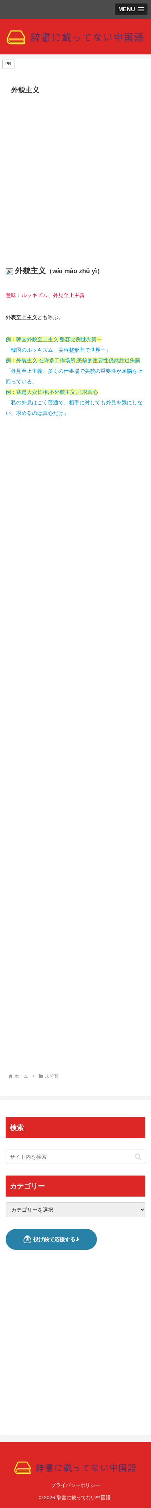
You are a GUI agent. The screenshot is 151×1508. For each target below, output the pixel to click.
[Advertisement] (75, 176)
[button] (138, 1157)
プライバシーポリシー (75, 1485)
